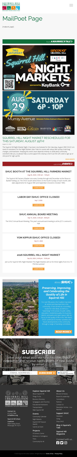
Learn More (38, 188)
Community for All (38, 441)
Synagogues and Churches (41, 402)
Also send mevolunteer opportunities (66, 372)
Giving (58, 419)
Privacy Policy (58, 454)
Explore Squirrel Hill (41, 391)
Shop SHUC (60, 421)
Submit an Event (38, 427)
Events (66, 164)
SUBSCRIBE (45, 373)
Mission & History (62, 394)
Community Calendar (39, 416)
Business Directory (39, 399)
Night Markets (37, 419)
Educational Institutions (40, 405)
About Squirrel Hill (38, 394)
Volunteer (59, 416)
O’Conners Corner (38, 433)
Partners (59, 402)
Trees (34, 439)
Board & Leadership (62, 396)
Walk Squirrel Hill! (38, 410)
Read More (69, 159)
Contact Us (60, 405)
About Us (60, 391)
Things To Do (37, 396)
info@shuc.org (13, 415)
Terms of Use (49, 454)
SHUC (65, 282)
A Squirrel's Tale (60, 41)
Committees (60, 399)
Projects (36, 430)
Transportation (37, 407)
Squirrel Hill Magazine (61, 432)
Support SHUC (62, 413)
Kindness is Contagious (40, 436)
